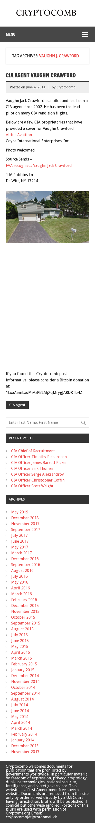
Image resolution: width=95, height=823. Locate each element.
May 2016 (19, 582)
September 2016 (25, 564)
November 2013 (25, 751)
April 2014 (20, 722)
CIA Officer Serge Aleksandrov (37, 474)
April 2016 (20, 588)
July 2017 (19, 535)
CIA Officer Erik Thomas (32, 468)
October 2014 (23, 687)
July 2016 (19, 576)
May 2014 (19, 716)
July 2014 (19, 705)
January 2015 (22, 670)
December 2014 (25, 675)
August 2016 (22, 570)
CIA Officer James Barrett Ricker (39, 462)
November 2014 (25, 681)
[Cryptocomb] (47, 16)
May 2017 (19, 547)
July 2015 (19, 635)
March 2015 (21, 658)
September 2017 (25, 529)
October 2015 (23, 617)
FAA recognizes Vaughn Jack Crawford (39, 165)
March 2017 (21, 553)
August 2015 (22, 629)
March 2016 (21, 594)
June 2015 (20, 640)
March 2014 (21, 728)
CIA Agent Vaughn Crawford (41, 75)
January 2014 (22, 740)
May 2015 (19, 646)
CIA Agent (17, 405)
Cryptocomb (66, 87)
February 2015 (24, 664)
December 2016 (25, 559)
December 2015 (25, 605)
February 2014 (24, 734)
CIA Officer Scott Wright (32, 486)
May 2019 (19, 512)
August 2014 (22, 699)
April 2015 (20, 652)
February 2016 (24, 599)
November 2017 (25, 523)
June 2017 (20, 541)
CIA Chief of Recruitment (33, 451)
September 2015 (25, 623)
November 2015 (25, 611)
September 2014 (25, 693)
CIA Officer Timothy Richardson (39, 456)
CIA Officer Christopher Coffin (38, 480)
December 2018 (25, 518)
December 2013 (25, 746)
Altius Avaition (19, 134)
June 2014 (20, 711)
